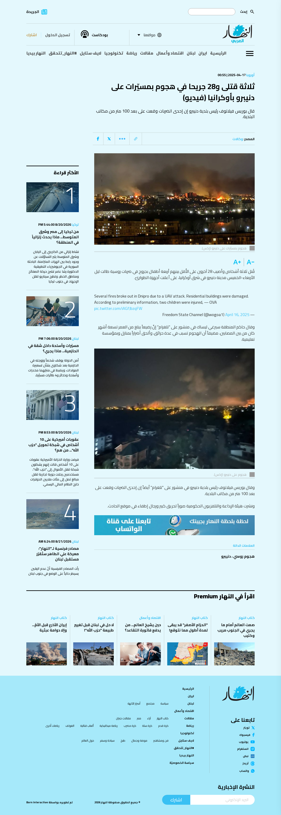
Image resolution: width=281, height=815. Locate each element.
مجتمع (150, 703)
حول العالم (87, 740)
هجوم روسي (244, 556)
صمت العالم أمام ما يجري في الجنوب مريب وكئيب (236, 630)
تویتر (246, 728)
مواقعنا (149, 34)
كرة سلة (147, 725)
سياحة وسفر (107, 740)
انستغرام (242, 749)
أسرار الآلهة (134, 703)
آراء (149, 718)
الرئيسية (218, 53)
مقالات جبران (123, 718)
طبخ (123, 740)
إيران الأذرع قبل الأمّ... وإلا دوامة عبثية (49, 627)
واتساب (244, 771)
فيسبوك (244, 735)
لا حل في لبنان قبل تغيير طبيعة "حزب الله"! (94, 627)
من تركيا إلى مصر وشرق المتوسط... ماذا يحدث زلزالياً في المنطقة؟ (55, 237)
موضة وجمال (139, 740)
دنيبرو (226, 556)
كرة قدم (163, 725)
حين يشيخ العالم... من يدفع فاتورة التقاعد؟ (143, 627)
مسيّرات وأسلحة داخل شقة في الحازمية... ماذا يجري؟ (53, 348)
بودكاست (100, 35)
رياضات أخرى (52, 725)
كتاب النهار (247, 618)
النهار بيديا (36, 53)
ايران (203, 53)
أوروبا (250, 75)
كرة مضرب (130, 725)
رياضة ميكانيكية (109, 725)
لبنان (191, 53)
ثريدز (245, 763)
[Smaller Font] (249, 262)
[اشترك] (174, 525)
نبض (245, 756)
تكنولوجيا (113, 53)
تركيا (75, 224)
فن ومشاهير (160, 740)
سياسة (164, 703)
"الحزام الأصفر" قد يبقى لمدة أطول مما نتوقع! (188, 627)
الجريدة (32, 11)
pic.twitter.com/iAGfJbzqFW (118, 308)
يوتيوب (243, 742)
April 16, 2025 (237, 314)
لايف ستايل (90, 53)
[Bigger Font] (237, 262)
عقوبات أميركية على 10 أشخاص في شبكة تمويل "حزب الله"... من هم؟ (53, 444)
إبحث (243, 11)
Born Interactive (37, 802)
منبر (139, 718)
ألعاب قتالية (87, 725)
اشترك (31, 34)
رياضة (131, 53)
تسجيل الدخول (57, 34)
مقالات (146, 53)
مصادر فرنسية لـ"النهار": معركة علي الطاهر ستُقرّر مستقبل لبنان (57, 554)
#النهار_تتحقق (63, 53)
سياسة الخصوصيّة (182, 762)
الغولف (69, 725)
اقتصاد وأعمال (170, 53)
